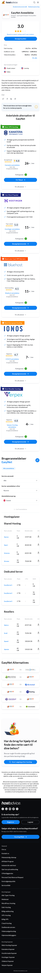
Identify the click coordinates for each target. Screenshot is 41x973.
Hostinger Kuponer (8, 957)
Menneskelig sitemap (9, 857)
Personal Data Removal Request (12, 877)
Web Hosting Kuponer (9, 945)
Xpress (6, 537)
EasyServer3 (8, 601)
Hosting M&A (19, 837)
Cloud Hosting (7, 923)
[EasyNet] (6, 15)
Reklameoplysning (33, 7)
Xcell (5, 633)
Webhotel (5, 899)
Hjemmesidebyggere (9, 935)
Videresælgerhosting (9, 931)
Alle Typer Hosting (8, 895)
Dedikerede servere (8, 927)
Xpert (6, 545)
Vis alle (34, 58)
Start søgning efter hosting (22, 762)
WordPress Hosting (8, 903)
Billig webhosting (8, 911)
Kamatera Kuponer (8, 949)
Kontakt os (5, 853)
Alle (5, 480)
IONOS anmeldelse (12, 359)
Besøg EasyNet (20, 39)
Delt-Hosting (6, 907)
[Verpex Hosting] (13, 394)
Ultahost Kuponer (8, 961)
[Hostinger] (13, 201)
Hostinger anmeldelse (12, 229)
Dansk (8, 500)
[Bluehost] (13, 265)
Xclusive (7, 553)
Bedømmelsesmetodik (20, 7)
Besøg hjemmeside (19, 244)
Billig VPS (5, 919)
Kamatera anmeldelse (12, 165)
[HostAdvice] (10, 2)
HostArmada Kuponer (9, 953)
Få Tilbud (19, 180)
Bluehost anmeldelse (12, 293)
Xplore (6, 625)
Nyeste (6, 490)
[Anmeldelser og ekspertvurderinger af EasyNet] (3, 98)
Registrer (10, 822)
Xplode (6, 649)
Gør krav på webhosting (10, 869)
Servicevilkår (6, 885)
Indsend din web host (9, 865)
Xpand (6, 641)
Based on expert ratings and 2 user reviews (20, 34)
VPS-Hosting (6, 915)
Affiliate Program (8, 861)
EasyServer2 (8, 593)
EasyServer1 (8, 585)
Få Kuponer (20, 175)
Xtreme (6, 561)
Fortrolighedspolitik (8, 881)
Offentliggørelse (7, 873)
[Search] (34, 2)
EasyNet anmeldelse (22, 12)
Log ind (30, 822)
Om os (4, 849)
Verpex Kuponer (7, 965)
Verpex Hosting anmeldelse (12, 426)
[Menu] (37, 2)
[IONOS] (13, 328)
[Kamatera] (13, 133)
